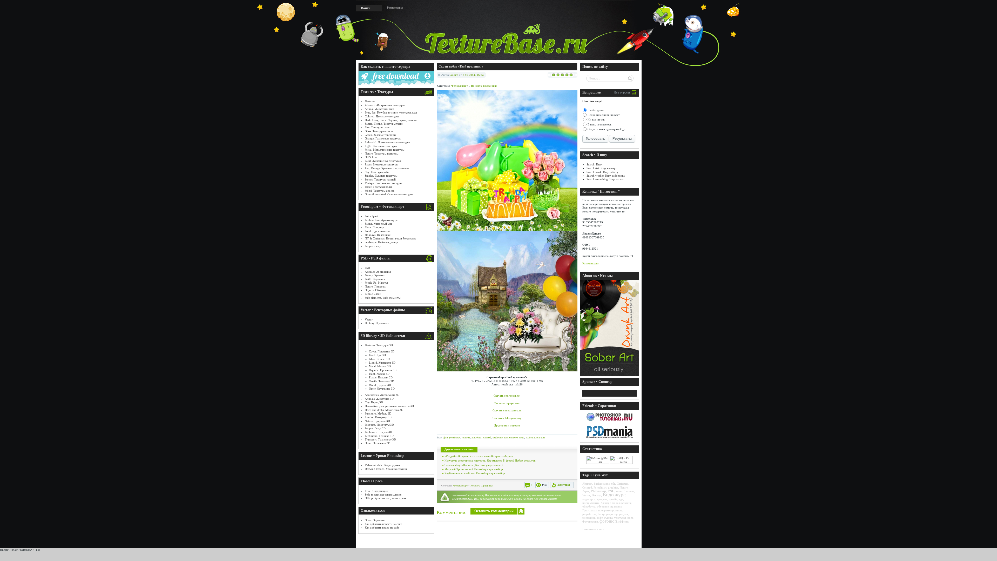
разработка (589, 514)
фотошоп (608, 521)
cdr (613, 483)
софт (600, 517)
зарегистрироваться (493, 498)
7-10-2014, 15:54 (473, 75)
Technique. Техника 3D (379, 435)
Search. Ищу (594, 164)
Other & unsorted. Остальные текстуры (389, 194)
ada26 (454, 75)
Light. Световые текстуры (381, 146)
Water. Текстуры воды (378, 186)
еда (621, 499)
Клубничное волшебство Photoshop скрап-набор (474, 473)
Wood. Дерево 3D (380, 384)
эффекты (623, 521)
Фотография (590, 521)
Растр (601, 514)
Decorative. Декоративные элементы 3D (389, 406)
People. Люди (373, 246)
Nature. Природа (375, 286)
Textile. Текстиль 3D (381, 381)
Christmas (622, 483)
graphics (613, 487)
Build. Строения (375, 278)
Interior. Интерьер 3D (378, 417)
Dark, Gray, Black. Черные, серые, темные (391, 120)
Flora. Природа (374, 227)
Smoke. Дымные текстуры (381, 175)
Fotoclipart (371, 216)
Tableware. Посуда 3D (378, 431)
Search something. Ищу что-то (605, 179)
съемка (608, 517)
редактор (612, 514)
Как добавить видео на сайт (382, 527)
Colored (587, 487)
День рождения (451, 437)
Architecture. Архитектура (381, 220)
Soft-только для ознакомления (383, 494)
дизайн (613, 499)
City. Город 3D (374, 402)
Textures (370, 101)
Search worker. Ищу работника (606, 175)
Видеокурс (614, 494)
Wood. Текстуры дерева (379, 190)
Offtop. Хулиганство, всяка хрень (385, 498)
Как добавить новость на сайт (383, 523)
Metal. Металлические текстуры (384, 149)
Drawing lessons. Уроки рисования (386, 468)
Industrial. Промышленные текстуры (387, 142)
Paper (585, 491)
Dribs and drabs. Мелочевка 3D (384, 409)
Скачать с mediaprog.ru (507, 410)
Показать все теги (593, 529)
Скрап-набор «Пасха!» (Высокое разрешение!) (473, 464)
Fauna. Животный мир (379, 223)
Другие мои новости (507, 425)
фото (630, 517)
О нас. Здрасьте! (375, 520)
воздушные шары (535, 437)
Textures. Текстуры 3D (379, 345)
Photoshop (598, 491)
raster (619, 491)
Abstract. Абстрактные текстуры (385, 105)
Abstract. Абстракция (378, 271)
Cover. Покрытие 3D (381, 351)
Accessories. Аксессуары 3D (382, 394)
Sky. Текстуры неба (377, 171)
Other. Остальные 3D (382, 388)
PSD (367, 267)
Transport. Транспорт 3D (380, 439)
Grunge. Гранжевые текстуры (383, 138)
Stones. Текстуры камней (380, 179)
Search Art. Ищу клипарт (602, 168)
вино (521, 437)
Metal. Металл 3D (380, 366)
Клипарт (606, 502)
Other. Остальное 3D (377, 443)
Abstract (587, 483)
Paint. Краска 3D (379, 373)
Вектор (596, 495)
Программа (589, 510)
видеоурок (589, 499)
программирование (610, 510)
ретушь (623, 514)
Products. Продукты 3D (379, 424)
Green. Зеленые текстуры (380, 134)
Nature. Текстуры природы (381, 153)
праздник (476, 437)
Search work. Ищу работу (602, 171)
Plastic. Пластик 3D (381, 377)
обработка (588, 506)
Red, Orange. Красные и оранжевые (387, 168)
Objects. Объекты (375, 290)
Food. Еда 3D (377, 355)
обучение (603, 506)
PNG (611, 491)
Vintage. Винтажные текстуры (383, 183)
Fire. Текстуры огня (377, 127)
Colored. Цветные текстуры (382, 116)
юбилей (487, 437)
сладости (498, 437)
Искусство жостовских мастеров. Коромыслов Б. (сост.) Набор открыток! (490, 460)
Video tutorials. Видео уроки (382, 465)
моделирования (621, 502)
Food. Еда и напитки (377, 231)
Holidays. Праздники (377, 234)
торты (466, 437)
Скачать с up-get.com (507, 403)
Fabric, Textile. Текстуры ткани (384, 123)
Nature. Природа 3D (377, 421)
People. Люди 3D (375, 428)
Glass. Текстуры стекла (379, 131)
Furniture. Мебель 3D (378, 413)
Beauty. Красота (375, 275)
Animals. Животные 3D (379, 398)
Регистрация (395, 7)
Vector (369, 319)
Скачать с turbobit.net (507, 395)
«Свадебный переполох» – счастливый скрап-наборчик (479, 456)
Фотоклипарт (459, 85)
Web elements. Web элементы (382, 297)
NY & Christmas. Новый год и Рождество (390, 238)
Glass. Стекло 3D (379, 358)
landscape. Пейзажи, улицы (381, 242)
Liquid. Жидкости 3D (382, 362)
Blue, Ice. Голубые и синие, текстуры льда (391, 112)
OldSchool (371, 157)
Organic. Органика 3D (382, 370)
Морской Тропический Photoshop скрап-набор (473, 469)
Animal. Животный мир (379, 108)
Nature (624, 487)
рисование (588, 517)
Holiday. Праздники (377, 323)
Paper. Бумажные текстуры (381, 164)
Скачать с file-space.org (507, 417)
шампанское (511, 437)
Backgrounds (602, 483)
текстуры (620, 517)
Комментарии (590, 263)
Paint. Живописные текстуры (383, 160)
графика (602, 499)
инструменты (590, 502)
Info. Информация (376, 490)
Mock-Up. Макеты (376, 282)
